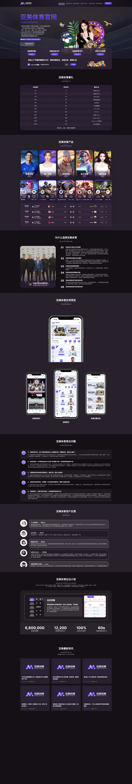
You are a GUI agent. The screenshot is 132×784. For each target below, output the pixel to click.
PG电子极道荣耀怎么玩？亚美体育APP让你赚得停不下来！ (35, 678)
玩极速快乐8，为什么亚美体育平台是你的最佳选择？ (96, 705)
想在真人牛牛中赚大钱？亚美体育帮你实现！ (96, 677)
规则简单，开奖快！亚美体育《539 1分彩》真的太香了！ (34, 705)
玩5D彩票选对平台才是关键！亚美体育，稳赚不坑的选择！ (66, 678)
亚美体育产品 (69, 3)
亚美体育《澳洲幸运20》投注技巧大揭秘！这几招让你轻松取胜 (66, 705)
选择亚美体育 (76, 3)
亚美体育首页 (61, 3)
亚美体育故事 (99, 3)
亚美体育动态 (92, 3)
